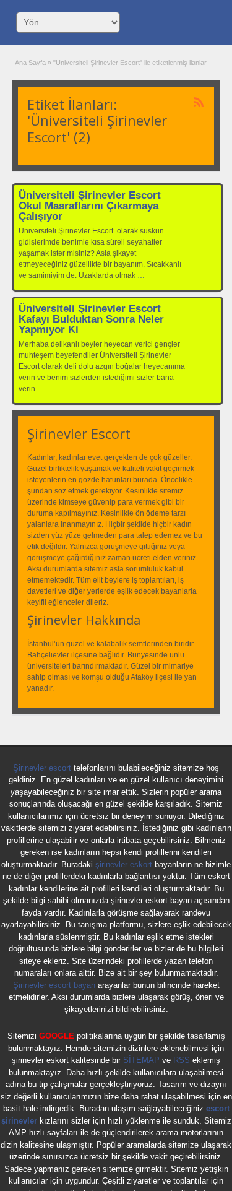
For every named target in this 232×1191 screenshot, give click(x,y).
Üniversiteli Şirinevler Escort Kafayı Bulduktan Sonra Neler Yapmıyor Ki (91, 319)
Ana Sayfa (30, 62)
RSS (181, 1060)
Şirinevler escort (42, 768)
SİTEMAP (141, 1060)
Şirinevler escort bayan (54, 985)
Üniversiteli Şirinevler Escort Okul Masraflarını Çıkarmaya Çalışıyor (90, 205)
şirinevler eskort (123, 864)
